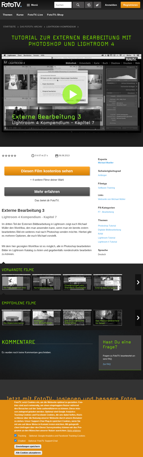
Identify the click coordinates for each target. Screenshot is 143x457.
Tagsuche (97, 5)
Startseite (9, 27)
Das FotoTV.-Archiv (31, 27)
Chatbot (21, 441)
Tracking (22, 436)
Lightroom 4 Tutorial (107, 242)
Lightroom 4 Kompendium (61, 27)
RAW (100, 234)
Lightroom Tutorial (106, 238)
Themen (7, 14)
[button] (72, 94)
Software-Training (106, 188)
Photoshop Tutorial (107, 226)
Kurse (20, 14)
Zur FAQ (107, 364)
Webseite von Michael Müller (111, 199)
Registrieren (130, 4)
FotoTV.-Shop (55, 14)
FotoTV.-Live (35, 14)
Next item (138, 282)
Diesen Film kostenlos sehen (47, 171)
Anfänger (102, 175)
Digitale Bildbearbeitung (109, 230)
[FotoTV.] (12, 4)
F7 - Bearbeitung (106, 212)
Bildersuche (89, 5)
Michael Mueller (106, 162)
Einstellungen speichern (28, 446)
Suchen (78, 5)
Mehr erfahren (47, 191)
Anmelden (111, 4)
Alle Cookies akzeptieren (28, 453)
